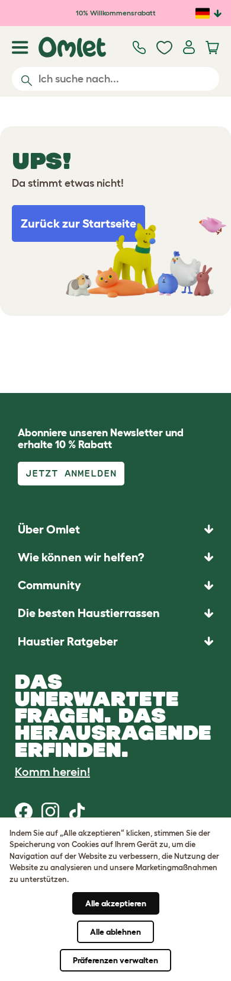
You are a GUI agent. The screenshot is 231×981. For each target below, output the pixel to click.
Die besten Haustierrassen (89, 612)
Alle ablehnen (115, 932)
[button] (115, 641)
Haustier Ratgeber (68, 641)
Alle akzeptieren (115, 903)
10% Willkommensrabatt (116, 13)
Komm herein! (52, 771)
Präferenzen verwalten (115, 960)
